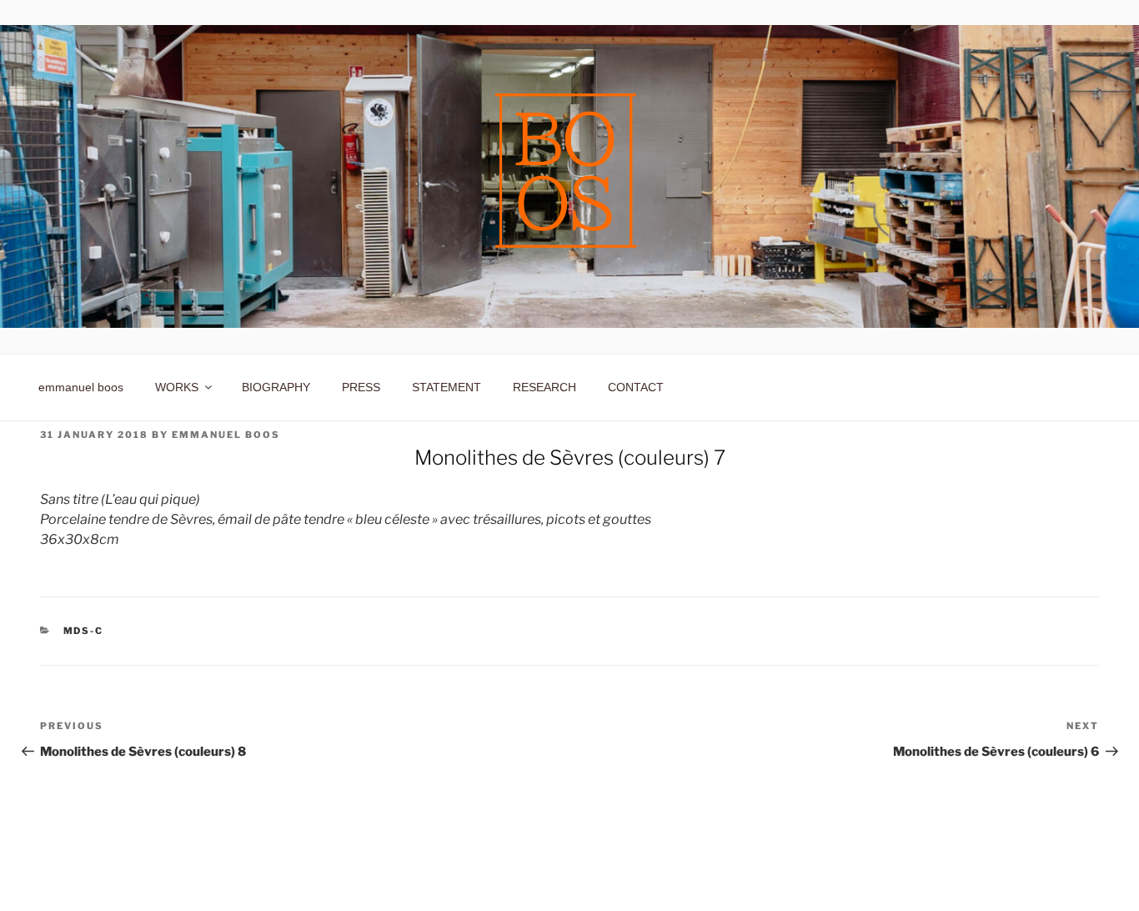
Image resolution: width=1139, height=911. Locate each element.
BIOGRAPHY (276, 387)
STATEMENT (446, 387)
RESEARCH (544, 387)
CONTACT (636, 387)
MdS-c (83, 631)
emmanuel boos (80, 387)
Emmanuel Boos (226, 434)
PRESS (361, 387)
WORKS (176, 387)
